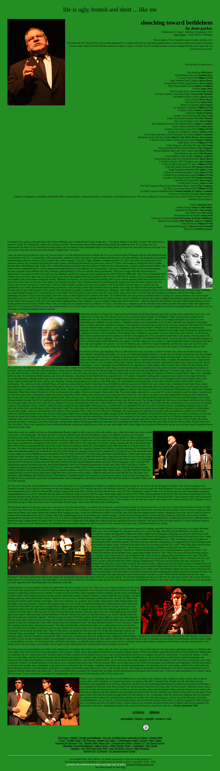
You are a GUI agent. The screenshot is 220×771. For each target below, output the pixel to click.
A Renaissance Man (121, 743)
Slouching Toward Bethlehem (78, 746)
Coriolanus (138, 746)
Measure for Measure (66, 743)
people (150, 718)
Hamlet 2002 (156, 738)
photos (155, 712)
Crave (62, 740)
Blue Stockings (142, 748)
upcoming (127, 718)
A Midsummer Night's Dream (132, 740)
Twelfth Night (74, 740)
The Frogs (63, 738)
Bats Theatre (180, 34)
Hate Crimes (155, 740)
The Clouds (151, 746)
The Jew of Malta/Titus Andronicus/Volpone (125, 738)
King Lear (104, 743)
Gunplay (74, 748)
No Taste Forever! (155, 743)
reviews (138, 712)
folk (123, 767)
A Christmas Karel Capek (122, 751)
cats (169, 718)
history (139, 718)
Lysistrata (102, 751)
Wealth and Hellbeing (90, 738)
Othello (73, 738)
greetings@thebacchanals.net (140, 764)
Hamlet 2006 (91, 743)
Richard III (89, 751)
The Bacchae (89, 740)
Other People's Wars (120, 746)
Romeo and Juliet (106, 740)
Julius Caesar (101, 746)
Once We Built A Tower (121, 748)
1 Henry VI (139, 743)
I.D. (81, 743)
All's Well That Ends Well (94, 748)
